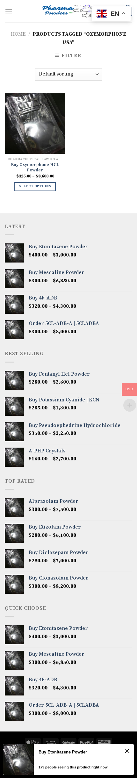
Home (18, 34)
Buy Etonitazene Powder (63, 752)
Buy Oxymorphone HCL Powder (35, 167)
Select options (35, 186)
